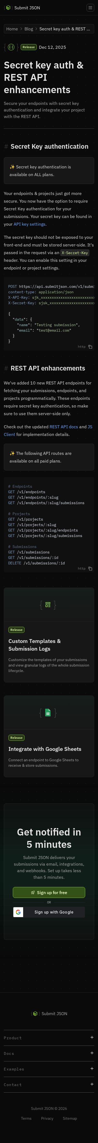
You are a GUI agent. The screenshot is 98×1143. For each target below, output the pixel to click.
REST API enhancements (48, 368)
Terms (26, 1118)
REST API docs (64, 426)
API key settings (29, 224)
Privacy (47, 1118)
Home (12, 28)
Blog (28, 28)
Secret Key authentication (49, 146)
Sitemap (70, 1118)
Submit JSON (22, 7)
